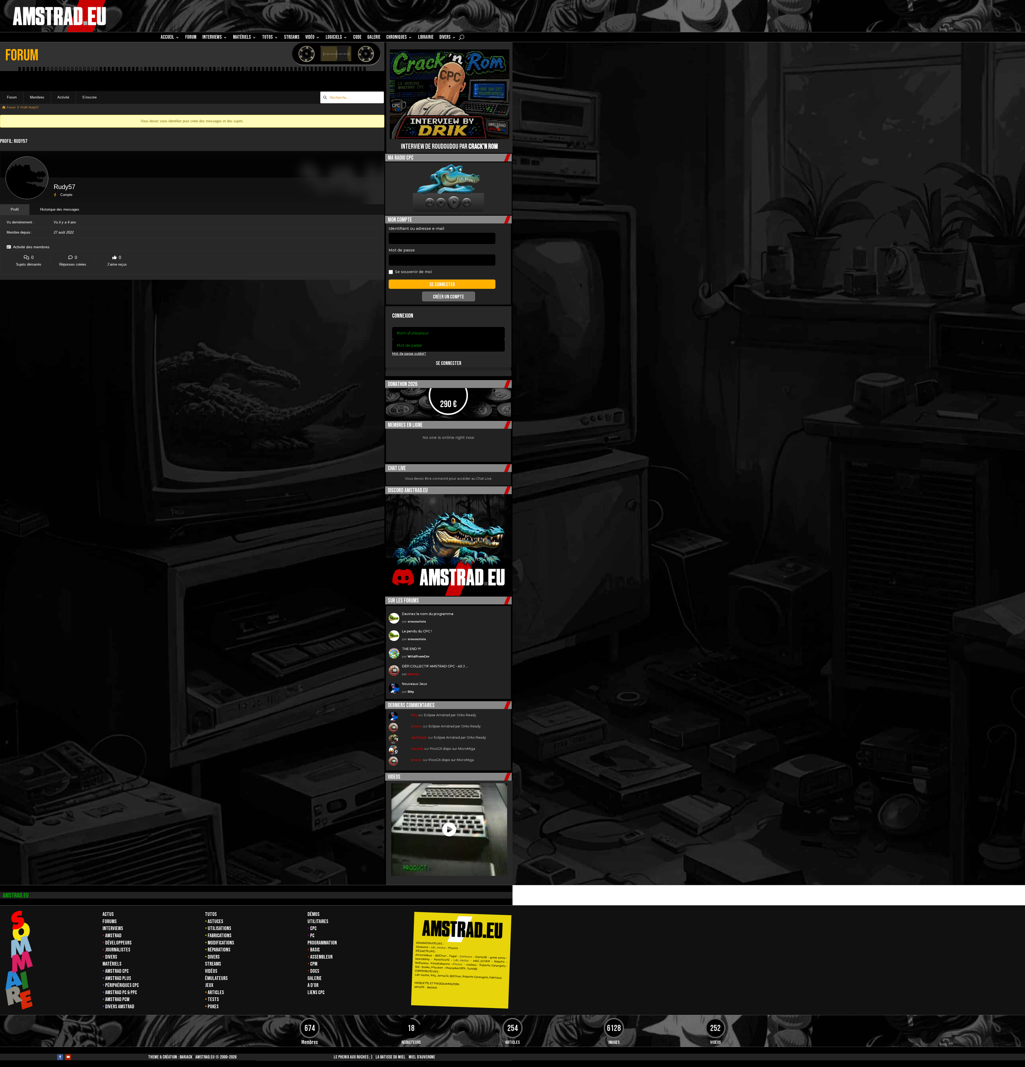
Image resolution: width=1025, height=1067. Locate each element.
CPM (313, 964)
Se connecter (448, 363)
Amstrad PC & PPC (121, 992)
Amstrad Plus (118, 978)
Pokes (213, 1006)
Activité (63, 97)
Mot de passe (402, 250)
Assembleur (321, 957)
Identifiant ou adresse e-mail (416, 228)
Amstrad (113, 935)
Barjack (186, 1057)
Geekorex (422, 947)
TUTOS (267, 38)
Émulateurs (216, 978)
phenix (413, 674)
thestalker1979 (455, 968)
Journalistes (117, 950)
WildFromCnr (418, 656)
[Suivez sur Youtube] (68, 1057)
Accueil (167, 38)
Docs (314, 971)
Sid (417, 967)
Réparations (219, 950)
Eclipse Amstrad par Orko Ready (450, 715)
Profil (15, 209)
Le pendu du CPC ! (417, 631)
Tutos (211, 914)
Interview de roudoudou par (449, 147)
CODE (357, 38)
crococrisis (417, 621)
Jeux (209, 985)
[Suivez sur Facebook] (60, 1057)
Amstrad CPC (117, 971)
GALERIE (373, 38)
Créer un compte (448, 297)
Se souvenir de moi (413, 271)
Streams (213, 964)
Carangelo (497, 966)
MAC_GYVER (481, 961)
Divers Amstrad (119, 1006)
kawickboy (422, 959)
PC (312, 935)
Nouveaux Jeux (414, 684)
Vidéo (309, 38)
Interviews (112, 928)
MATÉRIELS (242, 38)
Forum (190, 38)
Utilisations (219, 928)
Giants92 (481, 957)
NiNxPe (499, 962)
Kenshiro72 (441, 960)
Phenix (453, 948)
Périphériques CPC (122, 985)
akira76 (419, 987)
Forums (109, 921)
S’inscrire (89, 97)
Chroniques (396, 38)
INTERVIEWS (212, 38)
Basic (315, 950)
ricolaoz (471, 965)
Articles (216, 992)
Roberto (484, 965)
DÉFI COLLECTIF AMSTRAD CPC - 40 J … (435, 666)
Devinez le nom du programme (428, 614)
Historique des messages (59, 209)
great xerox (497, 958)
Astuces (215, 921)
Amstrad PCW (117, 999)
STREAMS (291, 38)
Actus (108, 914)
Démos (314, 914)
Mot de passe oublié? (409, 354)
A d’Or (313, 985)
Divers (445, 38)
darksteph (419, 737)
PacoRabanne (440, 964)
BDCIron (440, 956)
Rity (411, 692)
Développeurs (118, 943)
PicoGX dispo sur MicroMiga (452, 749)
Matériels (111, 964)
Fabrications (219, 935)
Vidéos (211, 971)
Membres (37, 97)
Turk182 (472, 969)
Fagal (453, 956)
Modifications (221, 943)
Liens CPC (316, 992)
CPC (313, 928)
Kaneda (417, 749)
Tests (213, 999)
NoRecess (422, 963)
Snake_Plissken (432, 967)
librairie (425, 38)
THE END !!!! (411, 649)
